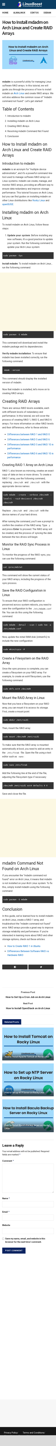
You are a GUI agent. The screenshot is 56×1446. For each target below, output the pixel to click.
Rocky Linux (38, 200)
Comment (8, 1160)
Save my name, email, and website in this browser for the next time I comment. (25, 1240)
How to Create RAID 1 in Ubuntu (23, 946)
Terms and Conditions (33, 1432)
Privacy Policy (10, 1432)
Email (6, 1211)
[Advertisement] (28, 75)
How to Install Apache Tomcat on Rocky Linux (26, 1056)
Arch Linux (19, 93)
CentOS (34, 13)
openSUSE (7, 204)
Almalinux (19, 13)
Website (6, 1225)
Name (6, 1198)
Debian (47, 13)
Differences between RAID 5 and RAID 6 (28, 439)
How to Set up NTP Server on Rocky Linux (24, 1092)
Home (5, 13)
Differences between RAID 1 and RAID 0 (28, 434)
